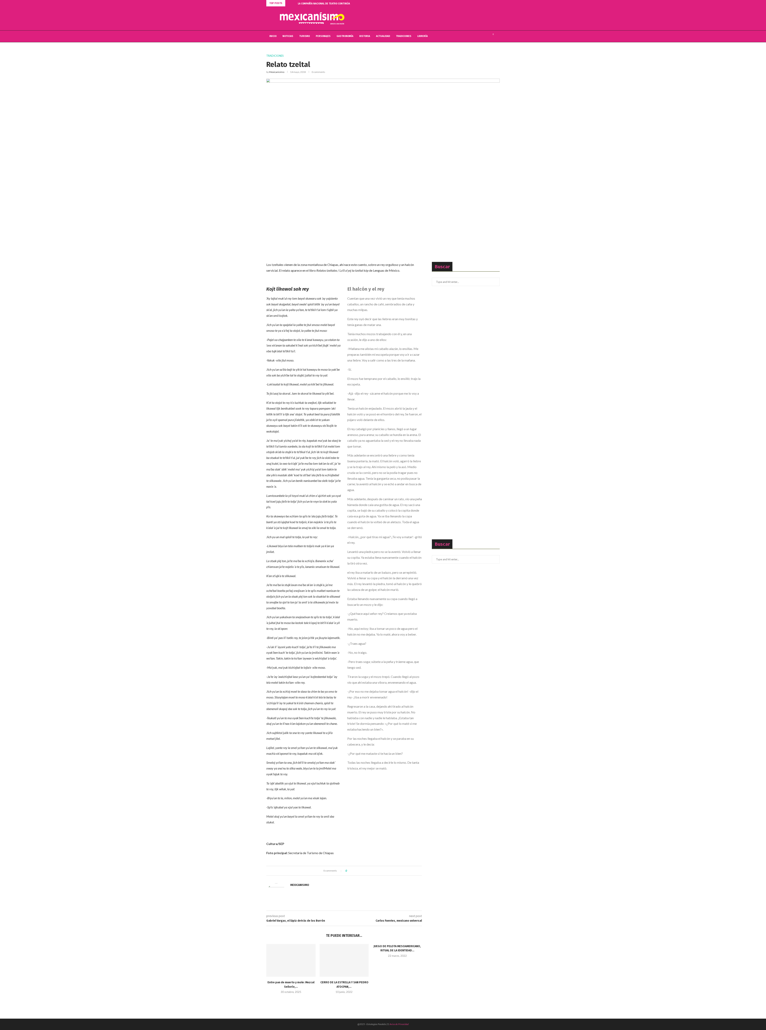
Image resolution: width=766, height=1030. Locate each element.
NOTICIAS (287, 36)
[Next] (294, 3)
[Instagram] (486, 36)
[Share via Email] (365, 871)
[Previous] (289, 3)
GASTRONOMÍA (345, 36)
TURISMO (304, 36)
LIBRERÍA (422, 36)
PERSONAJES (323, 36)
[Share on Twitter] (357, 871)
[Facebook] (478, 36)
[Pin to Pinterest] (361, 871)
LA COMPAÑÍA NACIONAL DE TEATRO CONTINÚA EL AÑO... (329, 3)
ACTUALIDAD (383, 36)
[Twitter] (482, 36)
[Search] (498, 36)
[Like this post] (349, 871)
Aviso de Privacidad (399, 1024)
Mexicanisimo (276, 71)
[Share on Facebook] (353, 871)
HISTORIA (364, 36)
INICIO (272, 36)
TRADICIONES (403, 36)
